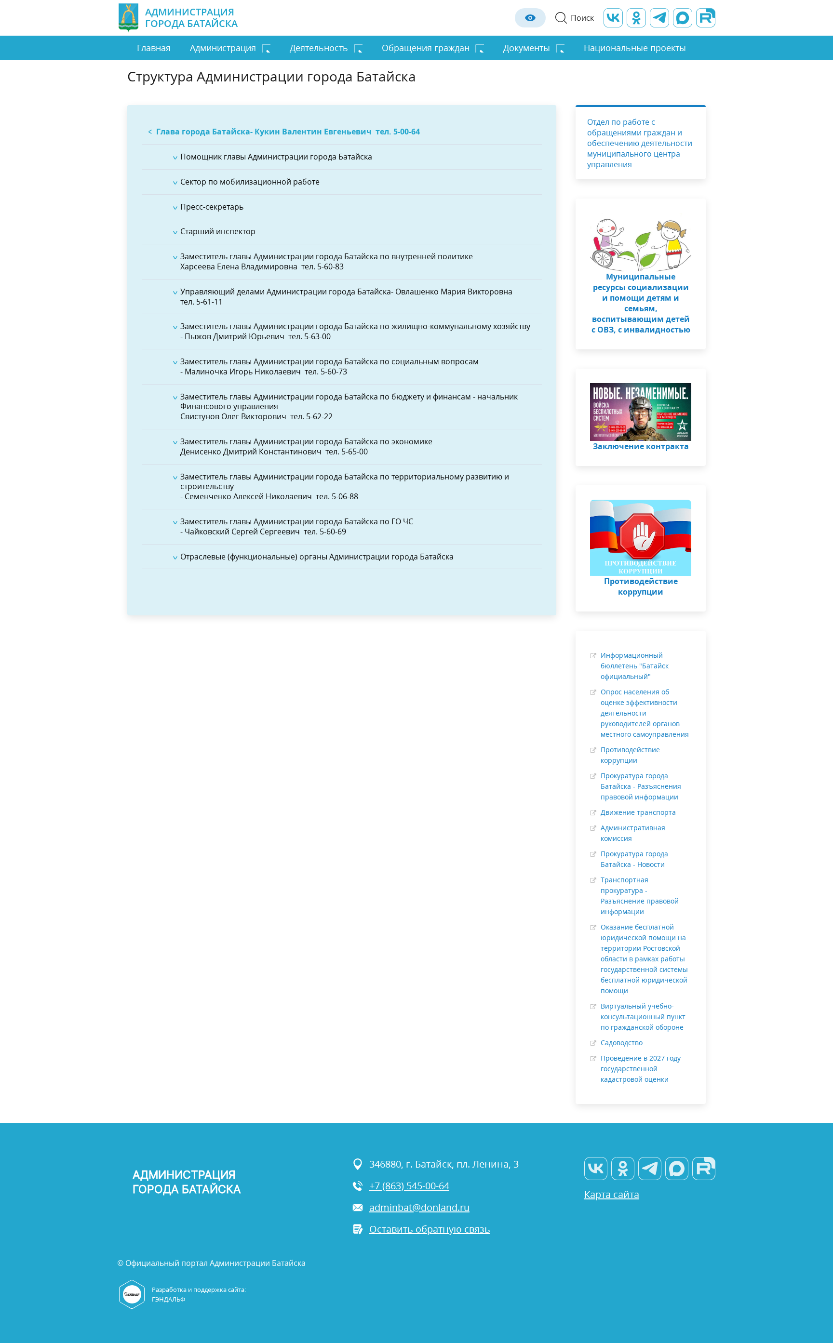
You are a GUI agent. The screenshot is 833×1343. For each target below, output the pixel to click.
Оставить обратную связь (429, 1229)
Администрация (223, 47)
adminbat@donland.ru (419, 1207)
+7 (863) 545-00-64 (409, 1185)
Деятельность (319, 47)
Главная (154, 47)
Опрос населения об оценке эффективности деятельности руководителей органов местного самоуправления (645, 713)
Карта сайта (611, 1194)
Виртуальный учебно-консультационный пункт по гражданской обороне (643, 1016)
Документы (526, 47)
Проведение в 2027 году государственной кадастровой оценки (641, 1068)
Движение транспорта (638, 812)
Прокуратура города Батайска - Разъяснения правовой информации (641, 786)
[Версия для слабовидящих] (530, 17)
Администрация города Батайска (191, 17)
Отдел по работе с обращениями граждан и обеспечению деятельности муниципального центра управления (639, 143)
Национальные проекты (635, 47)
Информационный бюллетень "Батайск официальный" (635, 666)
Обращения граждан (426, 47)
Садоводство (622, 1042)
